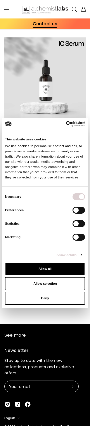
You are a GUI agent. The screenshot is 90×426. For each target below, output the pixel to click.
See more (15, 335)
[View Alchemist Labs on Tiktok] (17, 404)
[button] (74, 9)
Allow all (45, 269)
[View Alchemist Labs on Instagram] (7, 404)
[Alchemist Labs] (45, 9)
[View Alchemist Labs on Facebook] (27, 404)
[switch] (79, 210)
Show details (66, 255)
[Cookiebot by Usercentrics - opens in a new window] (66, 124)
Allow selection (45, 283)
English (9, 418)
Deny (45, 298)
